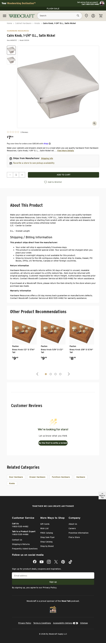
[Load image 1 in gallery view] (11, 50)
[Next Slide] (68, 374)
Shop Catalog (46, 542)
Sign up (53, 582)
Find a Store (74, 537)
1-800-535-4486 (20, 534)
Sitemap (84, 623)
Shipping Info (47, 158)
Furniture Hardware (61, 477)
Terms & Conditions (42, 623)
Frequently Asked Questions (25, 549)
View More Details (65, 150)
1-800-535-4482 (20, 526)
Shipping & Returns (21, 544)
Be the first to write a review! (53, 443)
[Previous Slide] (37, 374)
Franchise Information (78, 533)
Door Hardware (16, 477)
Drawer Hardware (37, 477)
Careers (72, 528)
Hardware (80, 477)
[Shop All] (4, 15)
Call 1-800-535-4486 (90, 4)
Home (9, 23)
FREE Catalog (46, 533)
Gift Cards (44, 524)
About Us (73, 524)
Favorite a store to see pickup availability (34, 163)
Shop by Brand (47, 546)
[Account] (93, 16)
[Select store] (86, 16)
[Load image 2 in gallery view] (11, 60)
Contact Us (17, 540)
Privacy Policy (49, 587)
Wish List (44, 528)
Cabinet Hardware (23, 23)
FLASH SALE (53, 8)
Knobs (37, 23)
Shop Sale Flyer (47, 537)
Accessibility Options (62, 623)
